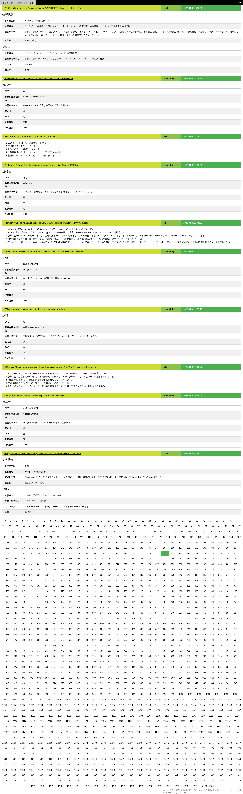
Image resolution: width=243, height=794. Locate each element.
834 (54, 667)
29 (190, 521)
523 (204, 607)
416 (70, 591)
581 (188, 618)
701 (188, 640)
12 (75, 521)
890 (23, 678)
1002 (199, 694)
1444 (78, 786)
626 (70, 629)
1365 (67, 770)
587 (235, 618)
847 (157, 667)
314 (212, 569)
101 (197, 531)
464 (212, 596)
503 (47, 607)
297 (78, 569)
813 (125, 661)
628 (86, 629)
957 (78, 688)
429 (172, 591)
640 (180, 629)
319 (15, 575)
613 (204, 623)
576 (149, 618)
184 (133, 548)
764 (212, 651)
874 (133, 672)
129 (176, 537)
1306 (22, 759)
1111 (211, 716)
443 (46, 596)
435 (220, 591)
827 (235, 661)
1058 (220, 705)
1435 (211, 781)
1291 (130, 753)
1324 (184, 759)
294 (54, 569)
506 (70, 607)
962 (117, 688)
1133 (165, 721)
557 (235, 613)
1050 (148, 705)
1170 (15, 732)
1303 (238, 753)
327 (78, 575)
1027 (184, 699)
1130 (139, 721)
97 (168, 531)
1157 (139, 726)
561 (31, 618)
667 (157, 634)
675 (220, 634)
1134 (174, 721)
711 (31, 645)
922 (38, 683)
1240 (157, 743)
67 (206, 526)
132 (199, 537)
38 (10, 526)
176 (70, 548)
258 (7, 564)
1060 (238, 705)
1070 (85, 710)
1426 (130, 781)
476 (70, 602)
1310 (58, 759)
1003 (208, 694)
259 (15, 564)
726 (149, 645)
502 (39, 607)
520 (180, 607)
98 (175, 531)
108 (12, 537)
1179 (95, 732)
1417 (49, 781)
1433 (193, 781)
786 (149, 656)
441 (31, 596)
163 (204, 542)
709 (15, 645)
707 (235, 640)
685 (62, 640)
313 (204, 569)
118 (89, 537)
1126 (103, 721)
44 (51, 526)
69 (219, 526)
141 (31, 542)
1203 (67, 737)
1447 (105, 786)
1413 (13, 781)
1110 (202, 716)
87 (101, 531)
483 (125, 602)
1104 (149, 716)
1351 (184, 764)
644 (212, 629)
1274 (220, 748)
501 (31, 607)
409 (15, 591)
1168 (237, 726)
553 (204, 613)
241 (109, 558)
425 (141, 591)
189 (172, 548)
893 (47, 678)
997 (157, 694)
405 (220, 586)
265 (62, 564)
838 (86, 667)
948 (7, 688)
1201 (49, 737)
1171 (24, 732)
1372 (130, 770)
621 (31, 629)
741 (31, 651)
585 (220, 618)
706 (228, 640)
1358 (4, 770)
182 (117, 548)
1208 (112, 737)
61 (165, 526)
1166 (219, 726)
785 (141, 656)
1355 (220, 764)
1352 (193, 764)
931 (109, 683)
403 (204, 586)
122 (120, 537)
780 (102, 656)
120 (105, 537)
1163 (192, 726)
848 (164, 667)
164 (212, 542)
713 (46, 645)
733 (204, 645)
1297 (184, 753)
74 (13, 531)
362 (117, 580)
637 (157, 629)
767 (235, 651)
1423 (103, 781)
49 (84, 526)
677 (235, 634)
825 (220, 661)
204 (54, 553)
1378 (184, 770)
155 (141, 542)
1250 (4, 748)
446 (70, 596)
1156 (130, 726)
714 (54, 645)
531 (31, 613)
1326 (202, 759)
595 (62, 623)
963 (125, 688)
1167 (228, 726)
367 (157, 580)
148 (86, 542)
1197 (14, 737)
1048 (130, 705)
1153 (104, 726)
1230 (67, 743)
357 (78, 580)
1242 (175, 743)
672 (196, 634)
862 (38, 672)
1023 (148, 699)
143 (46, 542)
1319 (139, 759)
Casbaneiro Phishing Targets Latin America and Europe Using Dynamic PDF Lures (42, 165)
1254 (40, 748)
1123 (77, 721)
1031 (220, 699)
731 (188, 645)
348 (7, 580)
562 (38, 618)
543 (125, 613)
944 (212, 683)
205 (62, 553)
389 (94, 586)
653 (46, 634)
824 (212, 661)
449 (94, 596)
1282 (49, 753)
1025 (166, 699)
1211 (139, 737)
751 (109, 651)
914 (212, 678)
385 (62, 586)
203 (47, 553)
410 (23, 591)
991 (109, 694)
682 (38, 640)
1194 (228, 732)
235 (62, 558)
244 (133, 558)
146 (70, 542)
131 (191, 537)
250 (180, 558)
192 (196, 548)
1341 (94, 764)
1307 (31, 759)
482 (117, 602)
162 (196, 542)
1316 (112, 759)
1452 (150, 786)
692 (117, 640)
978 (7, 694)
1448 (114, 786)
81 (60, 531)
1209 (121, 737)
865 (62, 672)
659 (94, 634)
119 (97, 537)
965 (141, 688)
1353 (202, 764)
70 (226, 526)
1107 (176, 716)
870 (102, 672)
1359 (13, 770)
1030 (211, 699)
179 (94, 548)
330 (102, 575)
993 (125, 694)
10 (62, 521)
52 (105, 526)
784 (133, 656)
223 (204, 553)
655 (62, 634)
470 (23, 602)
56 (131, 526)
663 (125, 634)
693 (125, 640)
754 (133, 651)
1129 (130, 721)
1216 (184, 737)
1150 (77, 726)
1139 (218, 721)
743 (46, 651)
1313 (85, 759)
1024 (157, 699)
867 (78, 672)
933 (125, 683)
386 (70, 586)
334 (133, 575)
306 (149, 569)
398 (164, 586)
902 (117, 678)
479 (94, 602)
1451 (141, 786)
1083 (202, 710)
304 (133, 569)
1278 (13, 753)
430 (180, 591)
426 (149, 591)
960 (102, 688)
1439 (33, 786)
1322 (166, 759)
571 (109, 618)
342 (196, 575)
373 (204, 580)
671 (188, 634)
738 (7, 651)
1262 (112, 748)
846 (149, 667)
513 (125, 607)
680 (23, 640)
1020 (121, 699)
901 (110, 678)
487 (157, 602)
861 (31, 672)
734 (212, 645)
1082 (193, 710)
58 (145, 526)
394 (133, 586)
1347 (148, 764)
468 (7, 602)
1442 (60, 786)
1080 (175, 710)
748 (86, 651)
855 (220, 667)
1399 (130, 775)
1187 (166, 732)
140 (23, 542)
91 (128, 531)
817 (157, 661)
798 (7, 661)
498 (7, 607)
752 (117, 651)
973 (204, 688)
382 (38, 586)
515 (141, 607)
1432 (184, 781)
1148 (59, 726)
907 (157, 678)
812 (117, 661)
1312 (76, 759)
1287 (94, 753)
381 (31, 586)
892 (39, 678)
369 (172, 580)
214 (133, 553)
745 (62, 651)
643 (204, 629)
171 (31, 548)
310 (180, 569)
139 (15, 542)
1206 (94, 737)
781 (109, 656)
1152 (95, 726)
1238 (139, 743)
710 (23, 645)
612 (196, 623)
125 (144, 537)
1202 (58, 737)
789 (172, 656)
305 (141, 569)
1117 (24, 721)
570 (102, 618)
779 (94, 656)
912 (196, 678)
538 (86, 613)
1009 (22, 699)
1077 (148, 710)
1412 (4, 781)
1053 (175, 705)
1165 (210, 726)
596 (70, 623)
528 (7, 613)
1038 (40, 705)
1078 (157, 710)
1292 (139, 753)
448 (86, 596)
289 (15, 569)
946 (228, 683)
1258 (76, 748)
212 (117, 553)
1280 (31, 753)
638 (164, 629)
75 (20, 531)
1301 (220, 753)
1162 (183, 726)
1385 (4, 775)
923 (46, 683)
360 (102, 580)
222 (196, 553)
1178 (86, 732)
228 (7, 558)
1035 (13, 705)
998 (164, 694)
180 (102, 548)
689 (94, 640)
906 (149, 678)
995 (141, 694)
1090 (24, 716)
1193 (219, 732)
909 (173, 678)
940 (180, 683)
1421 (85, 781)
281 (188, 564)
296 (70, 569)
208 (86, 553)
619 (15, 629)
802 (39, 661)
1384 (238, 770)
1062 (13, 710)
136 (231, 537)
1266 (148, 748)
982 (38, 694)
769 (15, 656)
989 (94, 694)
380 (23, 586)
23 (149, 521)
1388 (31, 775)
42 (37, 526)
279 (172, 564)
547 (157, 613)
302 (117, 569)
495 (220, 602)
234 (54, 558)
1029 (202, 699)
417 (78, 591)
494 (212, 602)
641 (188, 629)
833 (46, 667)
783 (125, 656)
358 (86, 580)
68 (213, 526)
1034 (4, 705)
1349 (166, 764)
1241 (166, 743)
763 (204, 651)
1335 (40, 764)
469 (15, 602)
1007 (4, 699)
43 (44, 526)
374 (212, 580)
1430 (166, 781)
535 (62, 613)
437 (235, 591)
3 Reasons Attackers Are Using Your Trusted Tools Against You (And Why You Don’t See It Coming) (50, 367)
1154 (113, 726)
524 (212, 607)
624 (54, 629)
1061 (4, 710)
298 (86, 569)
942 (196, 683)
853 (204, 667)
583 (204, 618)
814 (133, 661)
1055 (193, 705)
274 (133, 564)
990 (102, 694)
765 (220, 651)
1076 (139, 710)
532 (38, 613)
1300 (211, 753)
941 (188, 683)
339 (172, 575)
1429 (157, 781)
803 (47, 661)
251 (188, 558)
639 (172, 629)
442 (38, 596)
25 (163, 521)
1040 (58, 705)
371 (188, 580)
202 (39, 553)
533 (46, 613)
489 (172, 602)
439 (15, 596)
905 (141, 678)
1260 (94, 748)
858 (7, 672)
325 (62, 575)
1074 (121, 710)
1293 (148, 753)
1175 (59, 732)
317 (235, 569)
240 (102, 558)
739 (15, 651)
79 (47, 531)
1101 (123, 716)
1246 (211, 743)
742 (38, 651)
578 (164, 618)
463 (204, 596)
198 (7, 553)
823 (204, 661)
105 (228, 531)
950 (23, 688)
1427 (139, 781)
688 (86, 640)
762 (196, 651)
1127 (112, 721)
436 (228, 591)
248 (164, 558)
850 (180, 667)
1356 (229, 764)
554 (212, 613)
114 (58, 537)
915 (220, 678)
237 (78, 558)
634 (133, 629)
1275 (229, 748)
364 (133, 580)
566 (70, 618)
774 (54, 656)
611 (188, 623)
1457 (195, 786)
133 (207, 537)
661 (109, 634)
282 (196, 564)
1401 (148, 775)
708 (7, 645)
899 (94, 678)
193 (204, 548)
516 (149, 607)
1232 (85, 743)
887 (235, 672)
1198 (22, 737)
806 (70, 661)
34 (224, 521)
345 (220, 575)
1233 (94, 743)
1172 (33, 732)
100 (189, 531)
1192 (210, 732)
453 (125, 596)
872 (117, 672)
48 (77, 526)
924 (54, 683)
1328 (220, 759)
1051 (157, 705)
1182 (121, 732)
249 (172, 558)
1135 (183, 721)
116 (74, 537)
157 (157, 542)
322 (38, 575)
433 (204, 591)
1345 (130, 764)
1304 (4, 759)
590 (23, 623)
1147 (51, 726)
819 (172, 661)
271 (109, 564)
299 (94, 569)
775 (62, 656)
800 (23, 661)
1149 (68, 726)
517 (157, 607)
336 (149, 575)
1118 (33, 721)
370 (180, 580)
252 (196, 558)
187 (157, 548)
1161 (175, 726)
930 (102, 683)
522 (196, 607)
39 (17, 526)
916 (228, 678)
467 (235, 596)
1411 (238, 775)
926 (70, 683)
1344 (121, 764)
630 (102, 629)
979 (15, 694)
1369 (103, 770)
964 (133, 688)
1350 (175, 764)
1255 (49, 748)
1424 (112, 781)
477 (78, 602)
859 (15, 672)
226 (228, 553)
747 (78, 651)
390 (102, 586)
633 (125, 629)
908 (165, 678)
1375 (157, 770)
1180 (104, 732)
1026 (175, 699)
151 (109, 542)
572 (117, 618)
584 (212, 618)
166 (228, 542)
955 (62, 688)
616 (228, 623)
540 (102, 613)
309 (173, 569)
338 (164, 575)
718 (86, 645)
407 (235, 586)
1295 (166, 753)
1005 (226, 694)
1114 (237, 716)
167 (235, 542)
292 (39, 569)
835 (62, 667)
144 (54, 542)
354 (54, 580)
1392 (67, 775)
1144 (24, 726)
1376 (166, 770)
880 (180, 672)
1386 (13, 775)
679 (15, 640)
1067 (58, 710)
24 (156, 521)
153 (125, 542)
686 (70, 640)
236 (70, 558)
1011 (40, 699)
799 (15, 661)
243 (125, 558)
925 (62, 683)
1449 (123, 786)
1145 (33, 726)
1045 (103, 705)
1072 (103, 710)
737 (235, 645)
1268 (166, 748)
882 (196, 672)
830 (23, 667)
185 (141, 548)
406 (228, 586)
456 (149, 596)
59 (152, 526)
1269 (175, 748)
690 (102, 640)
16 (102, 521)
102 (204, 531)
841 (109, 667)
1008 (13, 699)
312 (196, 569)
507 (78, 607)
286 (228, 564)
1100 (114, 716)
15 (95, 521)
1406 (193, 775)
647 (235, 629)
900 (102, 678)
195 (220, 548)
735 (220, 645)
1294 (157, 753)
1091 (33, 716)
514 (133, 607)
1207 (103, 737)
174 (54, 548)
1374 (148, 770)
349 (15, 580)
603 (125, 623)
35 (231, 521)
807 (78, 661)
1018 (103, 699)
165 (220, 542)
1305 (13, 759)
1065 (40, 710)
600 (102, 623)
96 (161, 531)
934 (133, 683)
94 (148, 531)
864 (54, 672)
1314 (94, 759)
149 (94, 542)
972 (196, 688)
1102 (132, 716)
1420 (76, 781)
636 (149, 629)
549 (172, 613)
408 (7, 591)
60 (159, 526)
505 (62, 607)
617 (235, 623)
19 (123, 521)
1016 (85, 699)
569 (94, 618)
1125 (94, 721)
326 (70, 575)
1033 (238, 699)
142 (38, 542)
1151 (86, 726)
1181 (113, 732)
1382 (220, 770)
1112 (220, 716)
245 (141, 558)
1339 (76, 764)
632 (117, 629)
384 (54, 586)
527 (235, 607)
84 (80, 531)
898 (86, 678)
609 (173, 623)
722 (117, 645)
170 (23, 548)
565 (62, 618)
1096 (78, 716)
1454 (168, 786)
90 (121, 531)
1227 (40, 743)
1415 (31, 781)
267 (78, 564)
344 (212, 575)
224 (212, 553)
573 (125, 618)
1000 (181, 694)
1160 (166, 726)
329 (94, 575)
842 (117, 667)
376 (228, 580)
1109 (194, 716)
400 (180, 586)
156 (149, 542)
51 (98, 526)
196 (228, 548)
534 (54, 613)
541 (109, 613)
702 (196, 640)
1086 (229, 710)
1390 (49, 775)
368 (164, 580)
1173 (42, 732)
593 (47, 623)
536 (70, 613)
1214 (166, 737)
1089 (15, 716)
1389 (40, 775)
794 (212, 656)
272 (117, 564)
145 (62, 542)
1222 (238, 737)
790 (180, 656)
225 (220, 553)
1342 (103, 764)
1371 (121, 770)
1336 (49, 764)
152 (117, 542)
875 (141, 672)
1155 (121, 726)
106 (236, 531)
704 (212, 640)
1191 (201, 732)
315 (220, 569)
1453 (159, 786)
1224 (13, 743)
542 (117, 613)
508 (86, 607)
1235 (112, 743)
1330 (238, 759)
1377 (175, 770)
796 (228, 656)
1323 (175, 759)
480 (102, 602)
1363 (49, 770)
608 (165, 623)
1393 (76, 775)
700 (180, 640)
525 (220, 607)
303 (125, 569)
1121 (59, 721)
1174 (51, 732)
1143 (15, 726)
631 (109, 629)
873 (125, 672)
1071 (94, 710)
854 (212, 667)
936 (149, 683)
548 (164, 613)
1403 (166, 775)
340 (180, 575)
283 (204, 564)
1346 (139, 764)
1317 (121, 759)
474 (54, 602)
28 (183, 521)
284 (212, 564)
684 (54, 640)
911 (188, 678)
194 (212, 548)
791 (188, 656)
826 (228, 661)
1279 (22, 753)
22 (143, 521)
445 (62, 596)
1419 (67, 781)
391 (109, 586)
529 (15, 613)
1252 (22, 748)
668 (164, 634)
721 (109, 645)
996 (149, 694)
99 (182, 531)
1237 (130, 743)
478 (86, 602)
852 (196, 667)
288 (7, 569)
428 (164, 591)
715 (62, 645)
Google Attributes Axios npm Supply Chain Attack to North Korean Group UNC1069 (42, 453)
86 (94, 531)
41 (30, 526)
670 (180, 634)
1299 (202, 753)
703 (204, 640)
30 (197, 521)
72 (239, 526)
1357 (238, 764)
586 (228, 618)
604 (133, 623)
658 (86, 634)
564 (54, 618)
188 (164, 548)
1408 (211, 775)
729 (172, 645)
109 (20, 537)
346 (228, 575)
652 (38, 634)
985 (62, 694)
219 (172, 553)
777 (78, 656)
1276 (238, 748)
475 (62, 602)
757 (157, 651)
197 (235, 548)
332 (117, 575)
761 (188, 651)
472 (38, 602)
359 (94, 580)
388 (86, 586)
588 (7, 623)
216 (149, 553)
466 (228, 596)
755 (141, 651)
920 (23, 683)
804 (54, 661)
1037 (31, 705)
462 (196, 596)
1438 (238, 781)
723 (125, 645)
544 (133, 613)
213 (125, 553)
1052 (166, 705)
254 (212, 558)
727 (157, 645)
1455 (177, 786)
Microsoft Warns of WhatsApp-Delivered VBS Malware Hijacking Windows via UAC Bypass (46, 223)
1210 (130, 737)
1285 (76, 753)
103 (212, 531)
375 (220, 580)
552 (196, 613)
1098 (96, 716)
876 (149, 672)
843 (125, 667)
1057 (211, 705)
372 (196, 580)
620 (23, 629)
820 (180, 661)
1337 (58, 764)
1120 (50, 721)
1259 (85, 748)
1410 (229, 775)
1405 (184, 775)
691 (109, 640)
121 (113, 537)
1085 (220, 710)
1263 (121, 748)
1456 (186, 786)
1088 (6, 716)
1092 (42, 716)
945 (220, 683)
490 (180, 602)
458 (164, 596)
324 (54, 575)
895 (62, 678)
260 (23, 564)
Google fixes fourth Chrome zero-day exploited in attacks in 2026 (34, 395)
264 (54, 564)
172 (38, 548)
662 (117, 634)
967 (157, 688)
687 (78, 640)
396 (149, 586)
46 (64, 526)
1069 (76, 710)
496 (228, 602)
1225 (22, 743)
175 (62, 548)
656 (70, 634)
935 (141, 683)
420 (102, 591)
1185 (148, 732)
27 (177, 521)
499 (15, 607)
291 (31, 569)
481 (109, 602)
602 (117, 623)
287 (235, 564)
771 (31, 656)
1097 (87, 716)
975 (220, 688)
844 (133, 667)
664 (133, 634)
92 (134, 531)
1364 (58, 770)
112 (43, 537)
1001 (190, 694)
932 (117, 683)
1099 (105, 716)
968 (164, 688)
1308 (40, 759)
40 (23, 526)
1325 (193, 759)
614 (212, 623)
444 (54, 596)
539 (94, 613)
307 (157, 569)
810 (102, 661)
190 (180, 548)
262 (38, 564)
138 (7, 542)
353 (46, 580)
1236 (121, 743)
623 (46, 629)
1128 (121, 721)
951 (31, 688)
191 (188, 548)
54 (118, 526)
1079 (166, 710)
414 (54, 591)
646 (228, 629)
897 (78, 678)
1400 (139, 775)
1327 (211, 759)
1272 (202, 748)
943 (204, 683)
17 (109, 521)
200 (23, 553)
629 (94, 629)
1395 (94, 775)
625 (62, 629)
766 (228, 651)
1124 (86, 721)
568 (86, 618)
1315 (103, 759)
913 (204, 678)
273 (125, 564)
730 (180, 645)
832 (38, 667)
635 (141, 629)
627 (78, 629)
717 (78, 645)
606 (149, 623)
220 (180, 553)
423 (125, 591)
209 (94, 553)
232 (38, 558)
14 (89, 521)
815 (141, 661)
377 (235, 580)
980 (23, 694)
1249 (238, 743)
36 (237, 521)
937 (157, 683)
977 (235, 688)
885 (220, 672)
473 (46, 602)
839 (94, 667)
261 (31, 564)
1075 (130, 710)
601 (110, 623)
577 (157, 618)
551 (188, 613)
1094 (60, 716)
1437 (229, 781)
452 (117, 596)
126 (152, 537)
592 (39, 623)
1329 (229, 759)
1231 (76, 743)
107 (4, 537)
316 (228, 569)
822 (196, 661)
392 (117, 586)
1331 (4, 764)
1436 (220, 781)
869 (94, 672)
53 (111, 526)
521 (188, 607)
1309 (49, 759)
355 (62, 580)
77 (33, 531)
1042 (76, 705)
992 (117, 694)
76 (26, 531)
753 (125, 651)
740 (23, 651)
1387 (22, 775)
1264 (130, 748)
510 (102, 607)
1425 (121, 781)
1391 (58, 775)
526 (228, 607)
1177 (77, 732)
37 (3, 526)
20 (129, 521)
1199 (31, 737)
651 (31, 634)
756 (149, 651)
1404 (175, 775)
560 (23, 618)
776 (70, 656)
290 (23, 569)
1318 (130, 759)
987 (78, 694)
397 (157, 586)
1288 (103, 753)
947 (235, 683)
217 (157, 553)
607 (157, 623)
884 (212, 672)
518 (164, 607)
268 (86, 564)
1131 (148, 721)
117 (81, 537)
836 (70, 667)
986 (70, 694)
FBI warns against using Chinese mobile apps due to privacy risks (34, 309)
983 (46, 694)
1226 (31, 743)
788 (164, 656)
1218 (202, 737)
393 (125, 586)
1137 (201, 721)
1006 (235, 694)
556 (228, 613)
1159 (157, 726)
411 (31, 591)
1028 (193, 699)
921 (31, 683)
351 (31, 580)
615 (220, 623)
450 (102, 596)
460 (180, 596)
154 (133, 542)
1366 (76, 770)
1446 (96, 786)
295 (62, 569)
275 (141, 564)
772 (38, 656)
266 (70, 564)
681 (31, 640)
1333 (22, 764)
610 (180, 623)
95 (155, 531)
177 (78, 548)
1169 (6, 732)
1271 (193, 748)
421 (109, 591)
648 (7, 634)
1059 (229, 705)
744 (54, 651)
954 (54, 688)
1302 (229, 753)
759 (172, 651)
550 (180, 613)
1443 (69, 786)
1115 (6, 721)
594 (54, 623)
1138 (210, 721)
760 (180, 651)
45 (57, 526)
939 (172, 683)
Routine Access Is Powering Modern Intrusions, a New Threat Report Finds (38, 78)
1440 (42, 786)
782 (117, 656)
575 (141, 618)
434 (212, 591)
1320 (148, 759)
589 (15, 623)
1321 (157, 759)
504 (54, 607)
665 (141, 634)
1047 (121, 705)
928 (86, 683)
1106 (167, 716)
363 (125, 580)
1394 (85, 775)
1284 (67, 753)
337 (157, 575)
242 (117, 558)
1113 (228, 716)
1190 (192, 732)
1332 (13, 764)
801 (31, 661)
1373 (139, 770)
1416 (40, 781)
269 (94, 564)
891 (31, 678)
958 (86, 688)
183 (125, 548)
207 (78, 553)
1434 (202, 781)
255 (220, 558)
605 (141, 623)
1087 (238, 710)
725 (141, 645)
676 (228, 634)
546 (149, 613)
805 (62, 661)
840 (102, 667)
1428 (148, 781)
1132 (156, 721)
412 (38, 591)
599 (94, 623)
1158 (148, 726)
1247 (220, 743)
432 (196, 591)
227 (235, 553)
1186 (157, 732)
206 (70, 553)
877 (157, 672)
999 (172, 694)
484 (133, 602)
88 (107, 531)
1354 (211, 764)
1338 (67, 764)
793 (204, 656)
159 (172, 542)
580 (180, 618)
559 (15, 618)
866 (70, 672)
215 (141, 553)
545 (141, 613)
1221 (229, 737)
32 (210, 521)
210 (102, 553)
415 (62, 591)
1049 (139, 705)
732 (196, 645)
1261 (103, 748)
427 (157, 591)
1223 (4, 743)
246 (149, 558)
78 (40, 531)
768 (7, 656)
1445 (87, 786)
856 (228, 667)
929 (94, 683)
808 (86, 661)
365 (141, 580)
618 (7, 629)
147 (78, 542)
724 (133, 645)
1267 (157, 748)
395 (141, 586)
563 (46, 618)
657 (78, 634)
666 (149, 634)
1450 (132, 786)
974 (212, 688)
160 (180, 542)
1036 (22, 705)
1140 (227, 721)
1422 (94, 781)
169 (15, 548)
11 (69, 521)
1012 (49, 699)
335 (141, 575)
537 (78, 613)
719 (94, 645)
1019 (112, 699)
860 (23, 672)
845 (141, 667)
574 (133, 618)
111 (35, 537)
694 (133, 640)
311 (188, 569)
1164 (201, 726)
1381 (211, 770)
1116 (15, 721)
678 (7, 640)
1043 (85, 705)
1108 (185, 716)
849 (172, 667)
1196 (5, 737)
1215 (175, 737)
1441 (51, 786)
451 (109, 596)
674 (212, 634)
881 (188, 672)
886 (228, 672)
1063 (22, 710)
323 (46, 575)
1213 (157, 737)
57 (138, 526)
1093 (51, 716)
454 (133, 596)
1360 (22, 770)
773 (46, 656)
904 (133, 678)
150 (102, 542)
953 (46, 688)
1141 (236, 721)
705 (220, 640)
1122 (68, 721)
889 (15, 678)
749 (94, 651)
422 (117, 591)
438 (7, 596)
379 (15, 586)
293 (47, 569)
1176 (68, 732)
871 (109, 672)
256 (228, 558)
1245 (202, 743)
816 (149, 661)
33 (217, 521)
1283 (58, 753)
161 (188, 542)
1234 (103, 743)
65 (192, 526)
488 (164, 602)
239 (94, 558)
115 (66, 537)
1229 (58, 743)
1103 (140, 716)
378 (7, 586)
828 (7, 667)
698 (164, 640)
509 (94, 607)
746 (70, 651)
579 (172, 618)
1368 (94, 770)
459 (172, 596)
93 (141, 531)
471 (31, 602)
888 (7, 678)
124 (136, 537)
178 (86, 548)
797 (235, 656)
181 (109, 548)
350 (23, 580)
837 (78, 667)
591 (31, 623)
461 (188, 596)
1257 (67, 748)
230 (23, 558)
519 (172, 607)
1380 (202, 770)
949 (15, 688)
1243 (184, 743)
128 (168, 537)
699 (172, 640)
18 (116, 521)
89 (114, 531)
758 (164, 651)
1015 (76, 699)
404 (212, 586)
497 (235, 602)
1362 (40, 770)
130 (183, 537)
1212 (148, 737)
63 (179, 526)
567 (78, 618)
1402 (157, 775)
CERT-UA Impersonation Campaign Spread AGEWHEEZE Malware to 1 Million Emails (44, 8)
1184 (139, 732)
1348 (157, 764)
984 (54, 694)
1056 (202, 705)
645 (220, 629)
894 (54, 678)
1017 (94, 699)
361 (109, 580)
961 (109, 688)
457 (157, 596)
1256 (58, 748)
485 (141, 602)
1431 (175, 781)
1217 (193, 737)
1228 (49, 743)
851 (188, 667)
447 (78, 596)
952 (38, 688)
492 (196, 602)
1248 (229, 743)
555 (220, 613)
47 (71, 526)
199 (15, 553)
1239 (148, 743)
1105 (158, 716)
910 (180, 678)
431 (188, 591)
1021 (130, 699)
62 (172, 526)
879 (172, 672)
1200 (40, 737)
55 (125, 526)
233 (46, 558)
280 (180, 564)
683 (46, 640)
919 (15, 683)
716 (70, 645)
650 (23, 634)
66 (199, 526)
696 (149, 640)
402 (196, 586)
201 (31, 553)
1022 (139, 699)
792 (196, 656)
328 (86, 575)
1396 (103, 775)
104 (220, 531)
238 (86, 558)
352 (38, 580)
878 (164, 672)
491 (188, 602)
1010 (31, 699)
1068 (67, 710)
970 (180, 688)
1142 (6, 726)
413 (46, 591)
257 (235, 558)
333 (125, 575)
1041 (67, 705)
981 (31, 694)
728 (164, 645)
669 (172, 634)
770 (23, 656)
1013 (58, 699)
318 (7, 575)
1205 (85, 737)
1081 (184, 710)
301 (110, 569)
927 (78, 683)
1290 (121, 753)
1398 (121, 775)
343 (204, 575)
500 (23, 607)
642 (196, 629)
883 (204, 672)
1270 (184, 748)
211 (109, 553)
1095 (69, 716)
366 (149, 580)
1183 (130, 732)
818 (164, 661)
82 (67, 531)
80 (53, 531)
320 (23, 575)
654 (54, 634)
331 (109, 575)
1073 (112, 710)
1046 (112, 705)
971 (188, 688)
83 (74, 531)
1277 (4, 753)
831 (31, 667)
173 (46, 548)
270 (102, 564)
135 (223, 537)
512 (117, 607)
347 (235, 575)
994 (133, 694)
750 (102, 651)
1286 (85, 753)
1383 (229, 770)
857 (235, 667)
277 (157, 564)
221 (188, 553)
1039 (49, 705)
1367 (85, 770)
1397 (112, 775)
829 (15, 667)
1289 (112, 753)
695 (141, 640)
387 (78, 586)
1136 (192, 721)
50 (91, 526)
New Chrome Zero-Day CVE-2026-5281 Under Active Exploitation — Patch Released (43, 251)
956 (70, 688)
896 (70, 678)
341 (188, 575)
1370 (112, 770)
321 (31, 575)
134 (215, 537)
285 (220, 564)
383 (46, 586)
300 (102, 569)
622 (38, 629)
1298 (193, 753)
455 (141, 596)
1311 (67, 759)
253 (204, 558)
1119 (41, 721)
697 (157, 640)
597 (78, 623)
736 (228, 645)
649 (15, 634)
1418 (58, 781)
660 (102, 634)
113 (50, 537)
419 (94, 591)
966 (149, 688)
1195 (237, 732)
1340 (85, 764)
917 (235, 678)
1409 (220, 775)
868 (86, 672)
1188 (175, 732)
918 (7, 683)
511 (109, 607)
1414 (22, 781)
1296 (175, 753)
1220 (220, 737)
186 (149, 548)
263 (46, 564)
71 (233, 526)
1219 (211, 737)
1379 (193, 770)
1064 (31, 710)
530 (23, 613)
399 (172, 586)
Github (238, 2)
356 (70, 580)
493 (204, 602)
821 (188, 661)
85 (87, 531)
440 (23, 596)
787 (157, 656)
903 (125, 678)
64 (185, 526)
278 (164, 564)
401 (188, 586)
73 (6, 531)
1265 (139, 748)
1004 (217, 694)
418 (86, 591)
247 (157, 558)
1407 (202, 775)
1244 (193, 743)
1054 (184, 705)
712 (38, 645)
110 (27, 537)
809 (94, 661)
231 (31, 558)
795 (220, 656)
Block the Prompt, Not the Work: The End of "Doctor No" (30, 136)
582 (196, 618)
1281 (40, 753)
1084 (211, 710)
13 (82, 521)
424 (133, 591)
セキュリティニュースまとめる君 (18, 2)
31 (203, 521)
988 (86, 694)
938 (164, 683)
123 (128, 537)
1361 (31, 770)
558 (7, 618)
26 (170, 521)
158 (164, 542)
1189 (183, 732)
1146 (42, 726)
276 (149, 564)
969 (172, 688)
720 (102, 645)
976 (228, 688)
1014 (67, 699)
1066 (49, 710)
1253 (31, 748)
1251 (13, 748)
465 (220, 596)
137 (239, 537)
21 (136, 521)
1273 (211, 748)
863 (46, 672)
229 (15, 558)
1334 (31, 764)
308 (165, 569)
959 (94, 688)
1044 (94, 705)
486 (149, 602)
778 (86, 656)
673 (204, 634)
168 (7, 548)
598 (86, 623)
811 (109, 661)
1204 (76, 737)
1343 (112, 764)
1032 (229, 699)
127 (160, 537)
